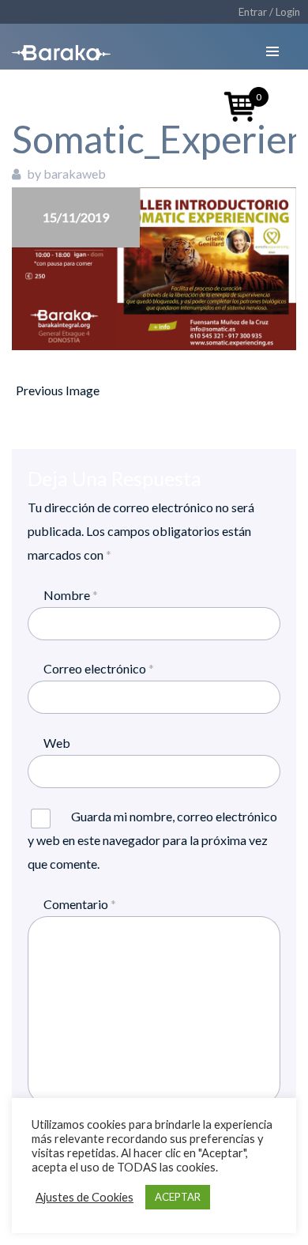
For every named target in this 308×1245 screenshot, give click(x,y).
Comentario (79, 903)
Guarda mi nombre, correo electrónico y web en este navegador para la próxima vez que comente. (152, 840)
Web (56, 742)
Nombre (70, 594)
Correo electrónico (98, 668)
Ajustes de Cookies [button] (84, 1197)
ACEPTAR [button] (178, 1196)
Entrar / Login (269, 12)
